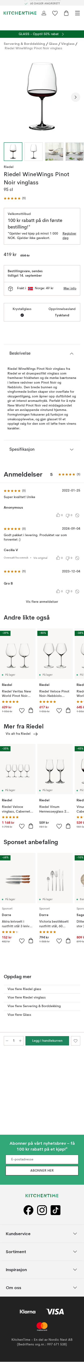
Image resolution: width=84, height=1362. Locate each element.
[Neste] (75, 97)
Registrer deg (69, 236)
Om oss (13, 1287)
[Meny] (77, 13)
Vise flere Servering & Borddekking (34, 1006)
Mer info (69, 288)
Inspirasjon (16, 1269)
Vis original (40, 558)
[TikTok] (55, 1210)
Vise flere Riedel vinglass (26, 997)
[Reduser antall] (7, 1040)
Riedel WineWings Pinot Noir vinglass (33, 48)
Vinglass (67, 44)
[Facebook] (28, 1210)
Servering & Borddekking (24, 44)
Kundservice (18, 1233)
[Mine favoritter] (55, 13)
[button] (15, 198)
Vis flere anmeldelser (42, 601)
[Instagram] (42, 1210)
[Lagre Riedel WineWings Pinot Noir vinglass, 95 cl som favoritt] (75, 1040)
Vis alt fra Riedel (18, 733)
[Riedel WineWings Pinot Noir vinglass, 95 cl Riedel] (42, 96)
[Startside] (20, 13)
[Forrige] (8, 97)
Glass (53, 44)
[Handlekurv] (66, 13)
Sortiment (16, 1251)
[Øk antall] (20, 1040)
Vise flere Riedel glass (24, 989)
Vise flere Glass (19, 1014)
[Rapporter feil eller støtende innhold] (77, 515)
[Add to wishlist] (22, 710)
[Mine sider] (43, 13)
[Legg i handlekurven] (31, 710)
